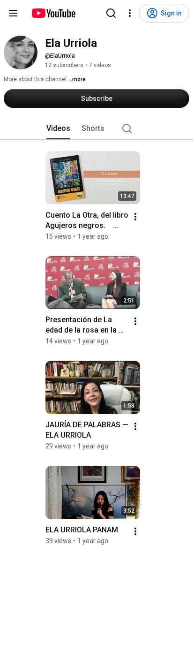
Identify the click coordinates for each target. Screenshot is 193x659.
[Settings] (129, 13)
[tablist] (96, 128)
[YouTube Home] (53, 13)
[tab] (58, 128)
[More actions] (135, 216)
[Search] (111, 13)
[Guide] (13, 13)
